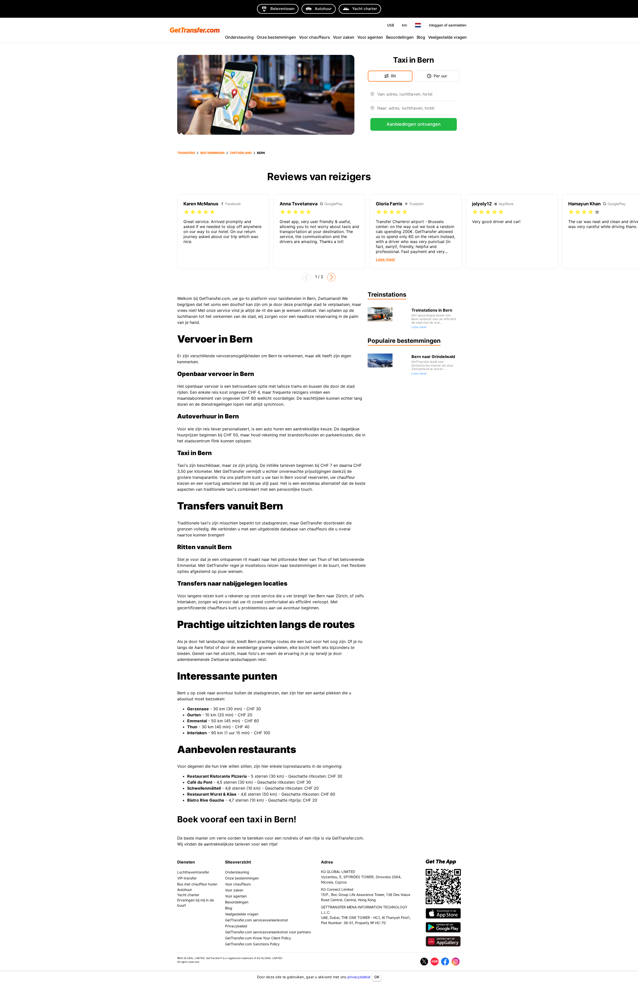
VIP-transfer (187, 878)
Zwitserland (241, 153)
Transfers (186, 153)
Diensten (186, 862)
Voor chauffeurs (314, 37)
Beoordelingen (400, 37)
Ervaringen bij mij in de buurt (195, 902)
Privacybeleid (236, 926)
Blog (421, 37)
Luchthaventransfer (193, 872)
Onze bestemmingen (276, 37)
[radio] (186, 212)
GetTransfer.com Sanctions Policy (252, 944)
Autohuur (184, 889)
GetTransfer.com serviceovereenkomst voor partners (268, 932)
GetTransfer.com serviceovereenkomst (256, 920)
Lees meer (419, 327)
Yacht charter (188, 895)
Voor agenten (370, 37)
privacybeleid (358, 977)
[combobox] (417, 96)
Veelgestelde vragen (447, 37)
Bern (261, 153)
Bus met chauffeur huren (197, 884)
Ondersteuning (239, 37)
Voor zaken (343, 37)
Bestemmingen (212, 153)
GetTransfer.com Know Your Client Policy (258, 938)
